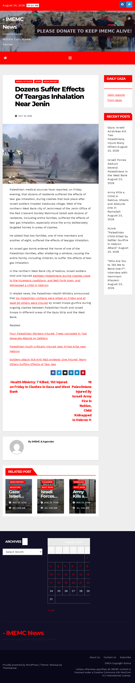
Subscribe (125, 657)
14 (80, 574)
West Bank (47, 487)
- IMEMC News (23, 633)
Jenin (38, 81)
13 (73, 574)
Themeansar (10, 668)
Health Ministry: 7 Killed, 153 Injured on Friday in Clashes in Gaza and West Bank (40, 387)
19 (66, 582)
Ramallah (79, 482)
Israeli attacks (24, 81)
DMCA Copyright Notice (118, 663)
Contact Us (110, 657)
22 (88, 582)
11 (58, 574)
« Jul (51, 610)
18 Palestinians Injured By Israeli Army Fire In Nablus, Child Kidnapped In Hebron (82, 401)
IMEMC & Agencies (43, 441)
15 (87, 574)
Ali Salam (18, 508)
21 (80, 582)
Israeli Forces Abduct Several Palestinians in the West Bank (118, 167)
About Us (95, 657)
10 (51, 574)
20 (73, 582)
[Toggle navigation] (70, 58)
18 (58, 582)
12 (66, 574)
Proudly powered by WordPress (21, 665)
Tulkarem (47, 482)
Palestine (15, 487)
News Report (51, 81)
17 (51, 582)
